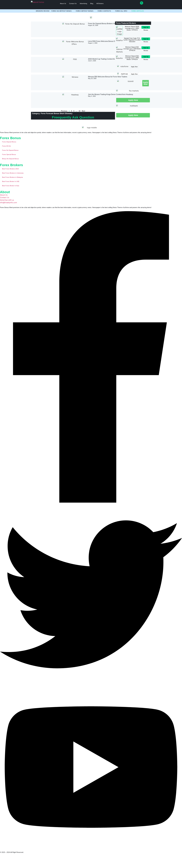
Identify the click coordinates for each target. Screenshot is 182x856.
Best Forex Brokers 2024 (10, 169)
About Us (63, 3)
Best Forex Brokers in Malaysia (12, 177)
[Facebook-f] (91, 502)
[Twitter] (91, 685)
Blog (91, 3)
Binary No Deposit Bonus (10, 158)
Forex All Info (121, 11)
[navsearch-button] (141, 3)
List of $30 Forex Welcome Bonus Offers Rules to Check (109, 41)
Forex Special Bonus (9, 154)
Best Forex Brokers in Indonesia (12, 173)
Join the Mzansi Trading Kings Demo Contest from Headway (110, 94)
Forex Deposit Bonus (84, 11)
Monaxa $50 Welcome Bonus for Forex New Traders (107, 77)
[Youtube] (91, 847)
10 (79, 111)
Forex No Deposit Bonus (61, 11)
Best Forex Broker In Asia (10, 185)
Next (83, 111)
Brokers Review (42, 11)
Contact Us (73, 3)
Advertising (83, 3)
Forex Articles (137, 11)
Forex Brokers (11, 165)
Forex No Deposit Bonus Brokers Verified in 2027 (106, 23)
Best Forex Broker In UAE (10, 181)
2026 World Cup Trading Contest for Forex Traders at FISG (110, 59)
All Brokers (100, 3)
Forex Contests (104, 11)
